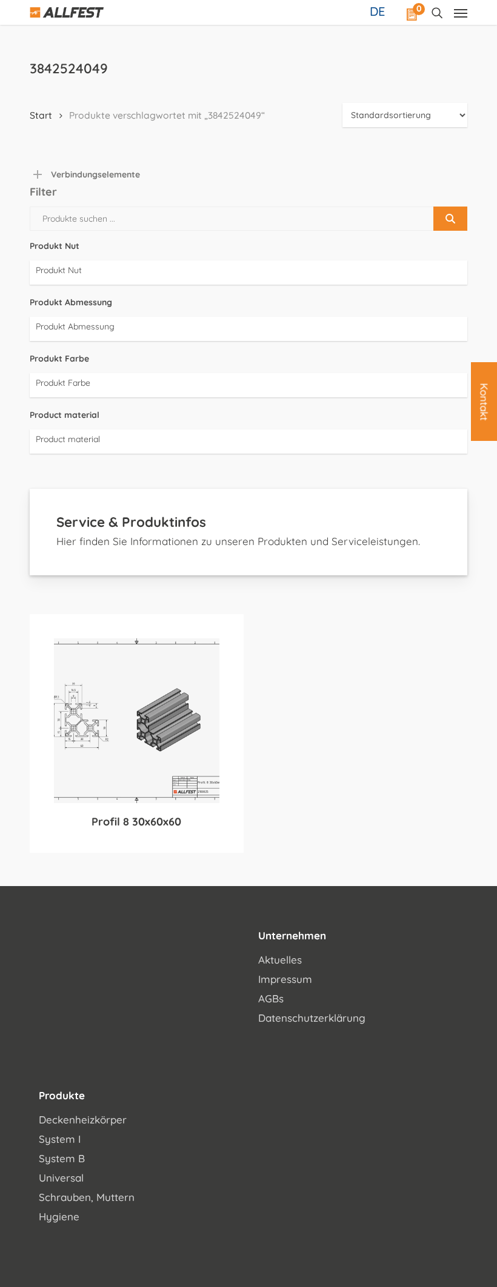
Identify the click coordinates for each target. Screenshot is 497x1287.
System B (62, 1158)
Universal (61, 1177)
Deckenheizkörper (83, 1119)
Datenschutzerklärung (311, 1017)
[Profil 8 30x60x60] (136, 721)
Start (41, 115)
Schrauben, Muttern (87, 1197)
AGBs (271, 998)
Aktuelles (280, 959)
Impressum (285, 979)
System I (60, 1139)
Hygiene (59, 1216)
